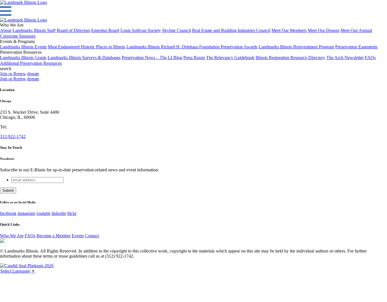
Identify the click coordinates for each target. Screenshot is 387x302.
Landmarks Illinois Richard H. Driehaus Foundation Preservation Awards (192, 46)
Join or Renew (13, 73)
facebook (8, 213)
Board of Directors (73, 30)
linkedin (59, 213)
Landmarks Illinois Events (23, 46)
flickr (71, 213)
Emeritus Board (105, 30)
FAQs (370, 57)
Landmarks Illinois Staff (34, 30)
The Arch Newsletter (345, 57)
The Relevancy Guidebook (230, 57)
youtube (43, 213)
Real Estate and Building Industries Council (231, 30)
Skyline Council (176, 30)
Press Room (194, 57)
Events (78, 235)
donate (33, 73)
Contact (92, 235)
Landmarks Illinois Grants (23, 57)
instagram (26, 213)
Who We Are (12, 235)
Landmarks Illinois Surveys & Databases (84, 57)
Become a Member (54, 235)
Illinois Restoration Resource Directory (290, 57)
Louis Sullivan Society (140, 30)
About (5, 30)
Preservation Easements (356, 46)
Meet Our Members (289, 30)
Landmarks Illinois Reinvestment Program (296, 46)
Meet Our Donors (323, 30)
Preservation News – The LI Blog (152, 57)
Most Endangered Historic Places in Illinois (86, 46)
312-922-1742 (12, 136)
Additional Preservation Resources (31, 63)
